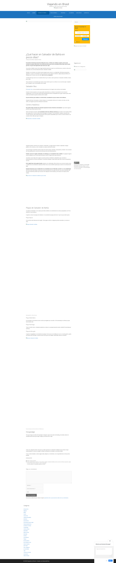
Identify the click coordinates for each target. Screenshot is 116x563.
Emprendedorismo (27, 524)
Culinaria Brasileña (27, 517)
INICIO (28, 12)
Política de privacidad (58, 16)
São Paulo (26, 545)
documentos (26, 520)
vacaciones (66, 461)
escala (40, 461)
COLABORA (71, 12)
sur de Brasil (26, 549)
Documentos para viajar (28, 522)
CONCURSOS (79, 12)
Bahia (28, 460)
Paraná (25, 535)
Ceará (25, 514)
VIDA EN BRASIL (53, 12)
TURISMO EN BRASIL (42, 12)
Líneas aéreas (26, 529)
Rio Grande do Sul (27, 542)
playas (43, 461)
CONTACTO (86, 12)
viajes (70, 461)
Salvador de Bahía (51, 461)
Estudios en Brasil (27, 525)
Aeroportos (26, 509)
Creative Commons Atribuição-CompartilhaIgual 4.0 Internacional (82, 167)
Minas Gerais (26, 532)
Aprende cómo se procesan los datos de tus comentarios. (56, 497)
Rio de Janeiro (26, 540)
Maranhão (26, 530)
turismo (56, 461)
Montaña (25, 534)
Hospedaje (26, 527)
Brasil (28, 461)
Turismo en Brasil (33, 460)
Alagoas (25, 510)
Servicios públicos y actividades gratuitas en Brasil (36, 464)
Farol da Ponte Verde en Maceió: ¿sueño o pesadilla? (36, 463)
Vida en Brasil (26, 555)
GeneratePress (45, 561)
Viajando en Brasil (58, 4)
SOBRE (33, 12)
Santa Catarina (26, 544)
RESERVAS (63, 12)
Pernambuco (26, 537)
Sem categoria (27, 547)
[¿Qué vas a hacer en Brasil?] (83, 46)
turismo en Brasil (61, 461)
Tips (24, 550)
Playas (25, 539)
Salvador (46, 461)
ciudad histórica (32, 461)
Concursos (26, 515)
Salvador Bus (29, 89)
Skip (106, 560)
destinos (37, 461)
